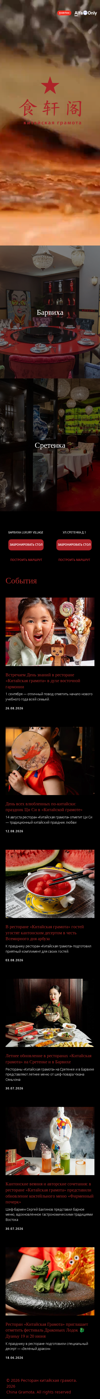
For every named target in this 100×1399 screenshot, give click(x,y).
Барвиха (50, 312)
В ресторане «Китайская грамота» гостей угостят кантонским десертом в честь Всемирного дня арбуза (45, 932)
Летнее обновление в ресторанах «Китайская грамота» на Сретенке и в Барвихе (48, 1058)
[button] (74, 544)
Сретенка (50, 444)
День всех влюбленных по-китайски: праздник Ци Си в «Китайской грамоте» (44, 807)
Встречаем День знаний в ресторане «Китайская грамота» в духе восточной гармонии (43, 680)
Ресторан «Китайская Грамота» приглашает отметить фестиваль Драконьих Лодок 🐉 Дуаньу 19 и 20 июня (47, 1330)
